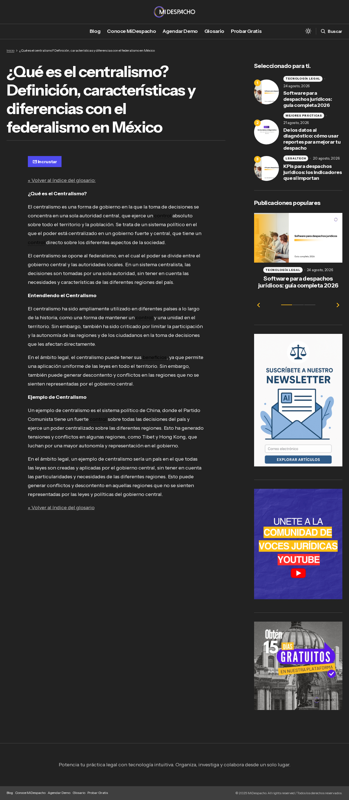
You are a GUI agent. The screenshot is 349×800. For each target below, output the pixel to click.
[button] (308, 31)
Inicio (10, 50)
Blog (10, 793)
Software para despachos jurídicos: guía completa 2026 (307, 99)
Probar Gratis (97, 793)
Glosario (79, 793)
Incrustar (47, 161)
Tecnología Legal (303, 78)
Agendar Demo (59, 793)
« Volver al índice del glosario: (62, 180)
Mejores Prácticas (304, 115)
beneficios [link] (155, 357)
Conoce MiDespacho (30, 793)
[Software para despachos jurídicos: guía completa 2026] (266, 92)
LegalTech (296, 158)
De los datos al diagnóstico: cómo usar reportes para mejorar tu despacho (311, 139)
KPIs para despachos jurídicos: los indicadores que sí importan (312, 172)
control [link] (162, 216)
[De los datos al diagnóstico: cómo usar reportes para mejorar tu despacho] (266, 132)
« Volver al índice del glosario (61, 508)
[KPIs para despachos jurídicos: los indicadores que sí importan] (266, 168)
